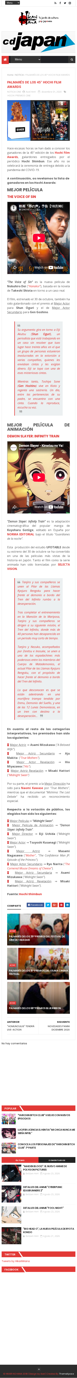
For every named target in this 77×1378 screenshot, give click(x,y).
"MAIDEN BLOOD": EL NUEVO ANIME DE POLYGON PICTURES (45, 1168)
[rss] (55, 3)
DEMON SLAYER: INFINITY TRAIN (33, 436)
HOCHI (11, 95)
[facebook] (60, 3)
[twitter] (65, 3)
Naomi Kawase (31, 788)
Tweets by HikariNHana (16, 1261)
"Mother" (30, 855)
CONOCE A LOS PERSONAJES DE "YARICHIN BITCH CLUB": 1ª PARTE (46, 1146)
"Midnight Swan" (18, 775)
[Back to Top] (39, 1369)
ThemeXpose (66, 1373)
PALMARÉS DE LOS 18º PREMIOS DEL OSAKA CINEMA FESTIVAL (38, 972)
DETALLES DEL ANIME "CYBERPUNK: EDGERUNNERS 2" (42, 1188)
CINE (18, 91)
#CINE (12, 931)
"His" (26, 766)
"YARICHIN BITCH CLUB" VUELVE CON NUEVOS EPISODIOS (44, 1117)
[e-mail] (70, 3)
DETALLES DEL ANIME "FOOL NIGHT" (43, 1208)
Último (20, 1160)
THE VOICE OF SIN (21, 196)
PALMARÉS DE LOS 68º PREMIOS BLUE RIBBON (35, 1008)
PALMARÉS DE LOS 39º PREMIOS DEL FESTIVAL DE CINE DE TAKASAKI (37, 938)
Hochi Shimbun (30, 894)
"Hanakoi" (34, 286)
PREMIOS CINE (23, 95)
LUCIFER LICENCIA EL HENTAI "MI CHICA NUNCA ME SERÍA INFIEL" (46, 1131)
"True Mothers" (29, 758)
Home (10, 74)
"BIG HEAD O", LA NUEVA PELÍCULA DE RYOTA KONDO (48, 1230)
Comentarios (57, 1160)
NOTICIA (19, 74)
